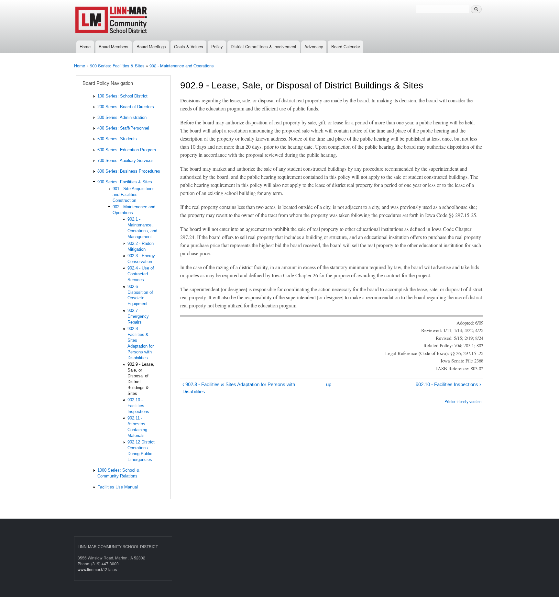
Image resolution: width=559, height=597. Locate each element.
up (328, 384)
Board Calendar (345, 46)
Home (85, 46)
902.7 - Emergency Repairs (138, 316)
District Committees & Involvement (263, 46)
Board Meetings (151, 46)
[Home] (133, 20)
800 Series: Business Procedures (128, 171)
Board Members (113, 46)
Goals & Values (188, 46)
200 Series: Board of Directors (125, 106)
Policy (217, 46)
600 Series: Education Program (126, 149)
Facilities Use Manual (117, 487)
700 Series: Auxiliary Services (125, 160)
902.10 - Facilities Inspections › (448, 384)
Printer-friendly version (462, 401)
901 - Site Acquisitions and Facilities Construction (134, 194)
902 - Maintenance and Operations (181, 66)
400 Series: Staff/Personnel (123, 128)
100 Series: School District (122, 96)
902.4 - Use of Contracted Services (140, 274)
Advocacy (313, 46)
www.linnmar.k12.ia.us (97, 569)
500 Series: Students (117, 138)
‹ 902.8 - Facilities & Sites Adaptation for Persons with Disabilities (238, 388)
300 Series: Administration (122, 117)
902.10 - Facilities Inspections (138, 405)
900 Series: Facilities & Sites (117, 66)
